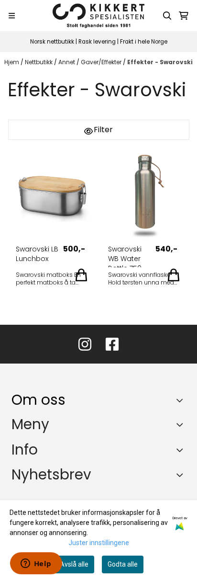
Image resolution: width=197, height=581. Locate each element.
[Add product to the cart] (81, 275)
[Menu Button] (12, 15)
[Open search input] (167, 15)
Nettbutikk (39, 62)
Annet (67, 62)
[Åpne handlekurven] (183, 16)
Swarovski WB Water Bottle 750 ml (125, 255)
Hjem (12, 62)
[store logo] (98, 15)
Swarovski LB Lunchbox (37, 253)
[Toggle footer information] (182, 400)
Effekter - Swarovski (160, 62)
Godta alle (123, 564)
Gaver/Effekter (102, 62)
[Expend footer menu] (181, 424)
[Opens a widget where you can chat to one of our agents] (36, 564)
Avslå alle (74, 564)
